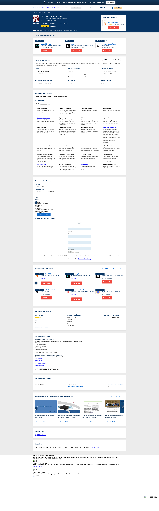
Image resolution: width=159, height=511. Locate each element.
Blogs (85, 8)
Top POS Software (40, 435)
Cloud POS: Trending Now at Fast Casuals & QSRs (115, 416)
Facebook (110, 384)
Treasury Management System (83, 496)
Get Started (110, 2)
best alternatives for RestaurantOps (55, 357)
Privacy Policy (48, 484)
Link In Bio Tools (79, 492)
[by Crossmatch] (69, 407)
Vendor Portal (36, 489)
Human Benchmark (57, 493)
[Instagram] (119, 486)
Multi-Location (41, 164)
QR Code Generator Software (82, 489)
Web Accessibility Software (82, 493)
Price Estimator (37, 487)
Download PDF (40, 421)
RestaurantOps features (51, 352)
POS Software (39, 12)
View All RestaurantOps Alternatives (112, 268)
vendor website (75, 255)
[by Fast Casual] (116, 407)
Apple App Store (118, 384)
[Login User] (124, 8)
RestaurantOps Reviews (41, 327)
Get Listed (36, 475)
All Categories (36, 486)
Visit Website (46, 50)
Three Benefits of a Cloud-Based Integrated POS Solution (92, 416)
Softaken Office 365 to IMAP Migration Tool (63, 498)
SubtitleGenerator (57, 495)
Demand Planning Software (82, 484)
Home (34, 12)
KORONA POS (46, 274)
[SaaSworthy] (50, 8)
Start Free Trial (44, 214)
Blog (34, 492)
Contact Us (36, 496)
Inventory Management (43, 118)
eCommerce (84, 164)
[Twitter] (117, 486)
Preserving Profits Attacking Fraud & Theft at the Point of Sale (69, 416)
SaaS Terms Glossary (38, 495)
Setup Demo (113, 27)
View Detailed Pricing (39, 75)
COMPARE (36, 23)
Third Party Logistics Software (83, 486)
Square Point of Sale (109, 44)
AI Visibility (118, 8)
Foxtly (53, 496)
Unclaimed (45, 26)
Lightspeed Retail (77, 290)
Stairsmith (55, 484)
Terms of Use (48, 486)
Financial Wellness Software (82, 498)
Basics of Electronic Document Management (44, 416)
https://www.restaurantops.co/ (75, 386)
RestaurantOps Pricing (84, 259)
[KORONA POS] (104, 25)
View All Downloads (117, 396)
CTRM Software (79, 487)
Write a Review (114, 317)
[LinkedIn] (118, 486)
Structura (54, 487)
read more (43, 278)
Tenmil (54, 486)
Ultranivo (54, 490)
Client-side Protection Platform (83, 490)
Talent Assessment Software (82, 495)
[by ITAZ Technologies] (46, 407)
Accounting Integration (109, 127)
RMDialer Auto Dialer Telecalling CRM (62, 492)
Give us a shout (38, 466)
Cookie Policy (48, 487)
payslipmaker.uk (56, 489)
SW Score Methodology (39, 493)
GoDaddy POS (46, 44)
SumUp (74, 44)
